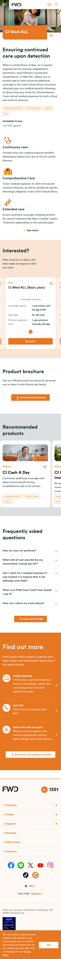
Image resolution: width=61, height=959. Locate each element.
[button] (49, 4)
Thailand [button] (35, 893)
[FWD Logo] (16, 4)
